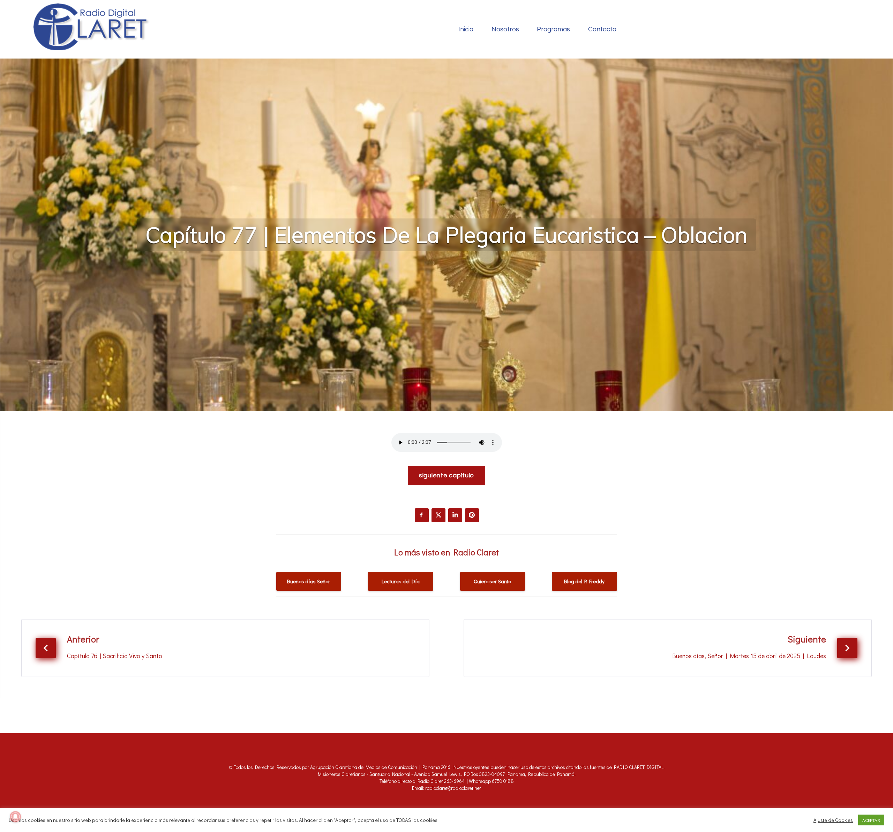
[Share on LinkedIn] (455, 515)
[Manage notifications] (15, 816)
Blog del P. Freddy (584, 581)
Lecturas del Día (401, 581)
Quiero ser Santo (492, 581)
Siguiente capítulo (446, 475)
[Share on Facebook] (422, 515)
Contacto (602, 29)
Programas (553, 29)
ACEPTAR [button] (871, 820)
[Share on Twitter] (438, 515)
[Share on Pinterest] (472, 515)
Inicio (465, 29)
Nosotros (505, 29)
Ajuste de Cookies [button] (833, 820)
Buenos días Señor (308, 581)
